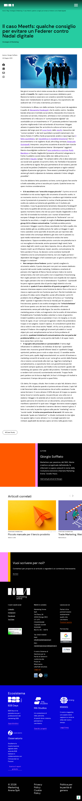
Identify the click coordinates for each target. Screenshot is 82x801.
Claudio (33, 159)
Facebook (11, 616)
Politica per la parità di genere (66, 787)
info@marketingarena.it (42, 640)
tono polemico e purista (57, 150)
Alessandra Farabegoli (39, 110)
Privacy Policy (38, 786)
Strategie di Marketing (16, 11)
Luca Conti (46, 130)
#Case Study (10, 432)
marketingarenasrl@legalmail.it (45, 646)
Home (4, 11)
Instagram (11, 613)
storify (59, 130)
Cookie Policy (38, 792)
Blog (8, 11)
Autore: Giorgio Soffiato (9, 55)
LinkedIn (11, 609)
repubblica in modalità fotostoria (52, 139)
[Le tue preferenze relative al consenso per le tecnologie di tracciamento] (78, 797)
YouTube (11, 619)
